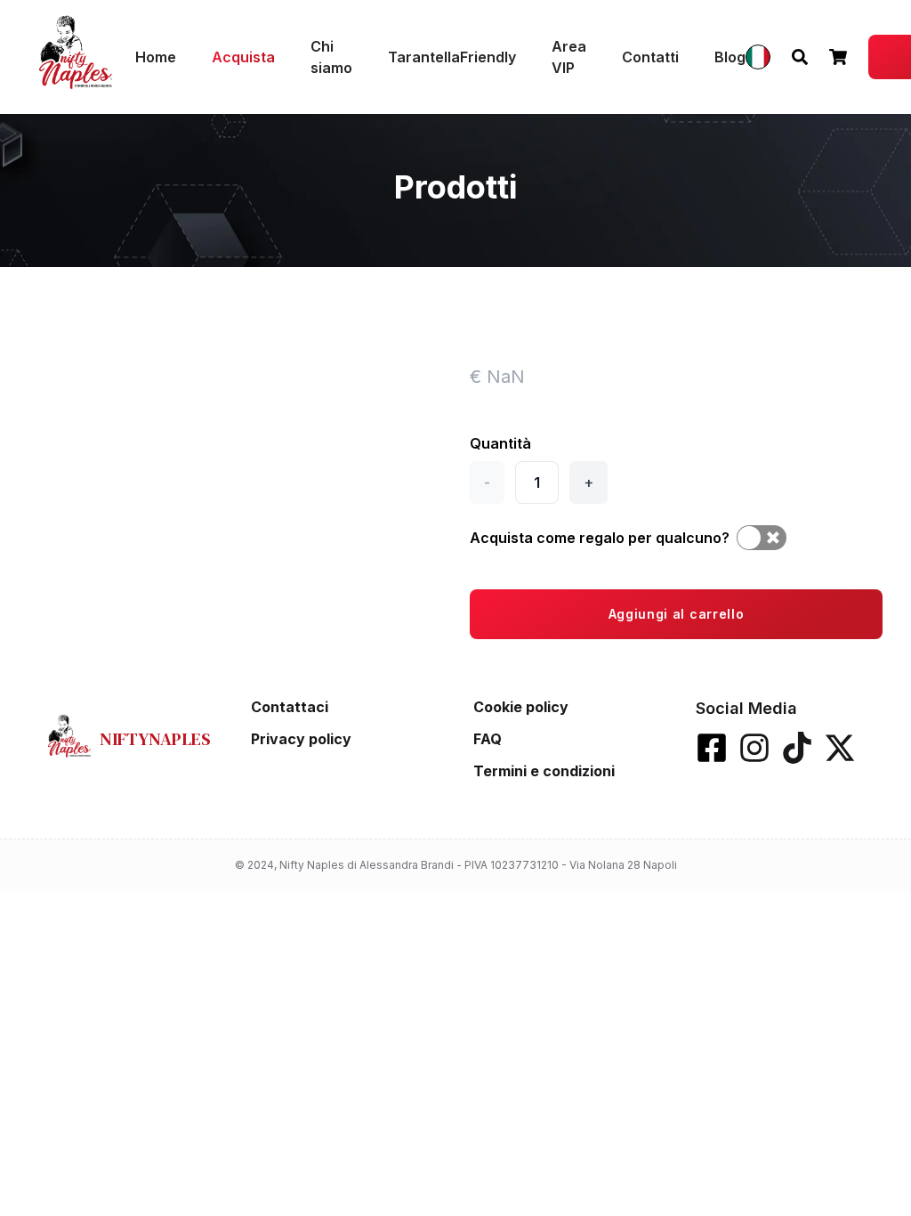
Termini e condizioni (544, 771)
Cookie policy (520, 707)
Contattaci (289, 707)
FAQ (487, 739)
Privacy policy (301, 739)
